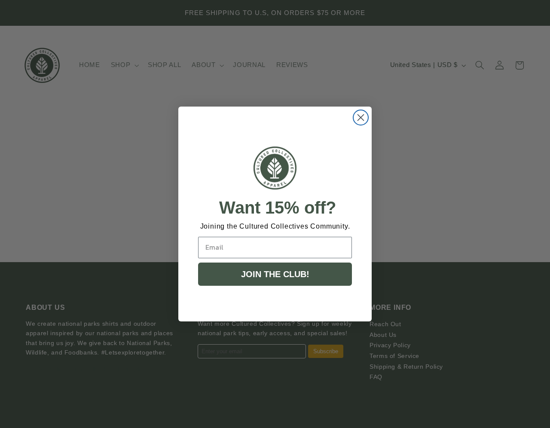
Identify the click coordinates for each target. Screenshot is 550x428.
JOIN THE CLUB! (275, 274)
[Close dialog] (360, 117)
